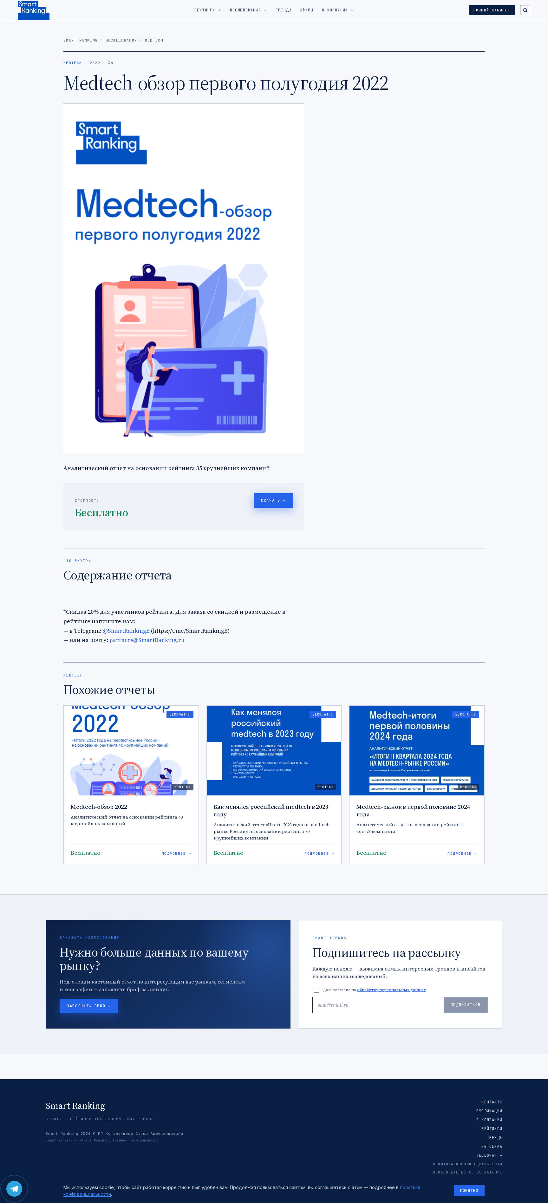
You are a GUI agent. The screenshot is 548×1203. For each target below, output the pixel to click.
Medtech (154, 40)
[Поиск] (525, 10)
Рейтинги (491, 1128)
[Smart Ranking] (33, 10)
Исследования (121, 40)
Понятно (469, 1190)
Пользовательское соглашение (467, 1172)
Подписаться (466, 1004)
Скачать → (273, 500)
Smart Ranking (80, 40)
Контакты (491, 1102)
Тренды (494, 1137)
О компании (489, 1119)
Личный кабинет (491, 10)
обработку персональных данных (391, 989)
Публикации (489, 1111)
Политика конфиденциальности (467, 1164)
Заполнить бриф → (89, 1006)
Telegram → (489, 1155)
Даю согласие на (374, 989)
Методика (491, 1146)
